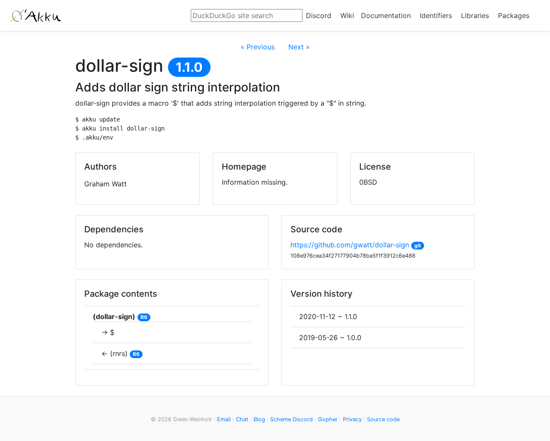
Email (224, 419)
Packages (513, 15)
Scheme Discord (291, 419)
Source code (383, 419)
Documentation (386, 15)
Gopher (328, 419)
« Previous (258, 47)
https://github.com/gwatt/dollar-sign (349, 244)
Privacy (352, 419)
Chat (242, 419)
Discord (318, 15)
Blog (259, 419)
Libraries (475, 15)
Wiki (347, 15)
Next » (299, 47)
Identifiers (436, 15)
